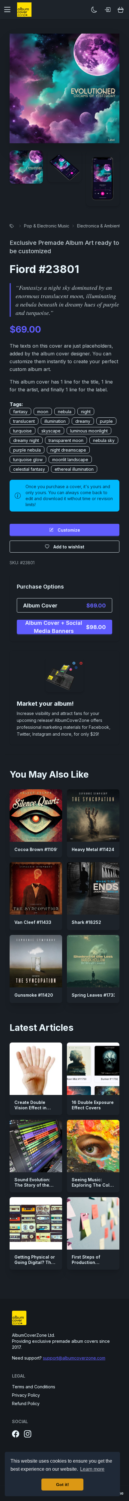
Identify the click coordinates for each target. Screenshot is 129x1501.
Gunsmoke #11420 (33, 995)
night (86, 411)
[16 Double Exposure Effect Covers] (93, 1069)
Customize (69, 529)
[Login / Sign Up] (107, 10)
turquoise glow (28, 459)
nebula (64, 411)
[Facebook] (15, 1434)
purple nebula (27, 449)
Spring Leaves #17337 (95, 995)
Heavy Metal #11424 (93, 849)
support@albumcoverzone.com (74, 1357)
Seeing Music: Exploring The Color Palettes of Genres (93, 1185)
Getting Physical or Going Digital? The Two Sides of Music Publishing (35, 1264)
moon (42, 411)
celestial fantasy (29, 469)
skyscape (51, 430)
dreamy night (26, 440)
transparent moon (66, 440)
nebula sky (104, 440)
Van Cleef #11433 (32, 922)
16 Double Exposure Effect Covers (93, 1105)
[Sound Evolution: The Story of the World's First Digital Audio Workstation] (36, 1146)
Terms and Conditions (33, 1386)
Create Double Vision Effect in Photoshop (30, 1107)
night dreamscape (68, 449)
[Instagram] (27, 1434)
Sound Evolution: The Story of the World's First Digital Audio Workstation (35, 1187)
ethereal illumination (74, 469)
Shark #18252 (86, 922)
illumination (55, 421)
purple (106, 421)
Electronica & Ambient (98, 225)
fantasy (20, 411)
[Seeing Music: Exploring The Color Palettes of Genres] (93, 1146)
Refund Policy (26, 1403)
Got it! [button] (62, 1484)
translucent (24, 421)
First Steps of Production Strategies (86, 1262)
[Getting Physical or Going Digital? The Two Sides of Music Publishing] (36, 1223)
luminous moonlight (89, 430)
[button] (9, 10)
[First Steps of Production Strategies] (93, 1223)
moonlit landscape (70, 459)
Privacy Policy (26, 1395)
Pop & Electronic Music (46, 225)
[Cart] (121, 10)
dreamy (82, 421)
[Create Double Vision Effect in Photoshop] (36, 1069)
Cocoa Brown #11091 (36, 849)
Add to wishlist (68, 546)
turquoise (22, 430)
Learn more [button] (92, 1469)
